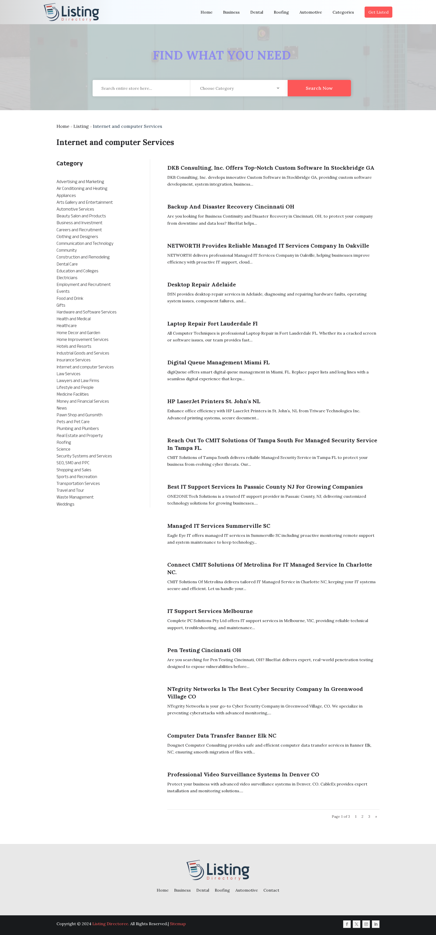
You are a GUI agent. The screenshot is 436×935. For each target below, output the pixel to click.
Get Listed (378, 12)
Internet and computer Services (127, 126)
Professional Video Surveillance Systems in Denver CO (243, 774)
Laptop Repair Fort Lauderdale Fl (212, 323)
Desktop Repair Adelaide (201, 284)
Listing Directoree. (110, 923)
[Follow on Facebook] (347, 924)
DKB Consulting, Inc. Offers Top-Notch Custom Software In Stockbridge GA (270, 167)
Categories (343, 12)
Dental (256, 12)
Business (231, 12)
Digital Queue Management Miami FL (218, 362)
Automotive (310, 12)
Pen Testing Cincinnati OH (204, 650)
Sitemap (178, 923)
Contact (271, 890)
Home (206, 12)
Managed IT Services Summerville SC (218, 525)
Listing (81, 126)
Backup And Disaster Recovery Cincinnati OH (230, 206)
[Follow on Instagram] (366, 924)
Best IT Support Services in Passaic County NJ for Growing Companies (265, 486)
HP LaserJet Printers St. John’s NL (213, 401)
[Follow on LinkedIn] (375, 924)
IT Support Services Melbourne (210, 611)
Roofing (281, 12)
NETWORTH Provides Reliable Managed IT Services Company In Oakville (268, 245)
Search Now (319, 88)
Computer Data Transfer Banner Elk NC (221, 735)
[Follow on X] (356, 924)
